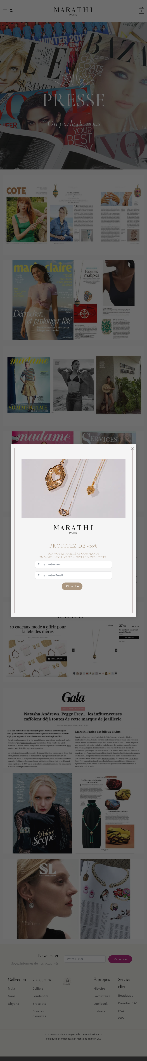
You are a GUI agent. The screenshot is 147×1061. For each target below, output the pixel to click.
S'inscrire (72, 586)
